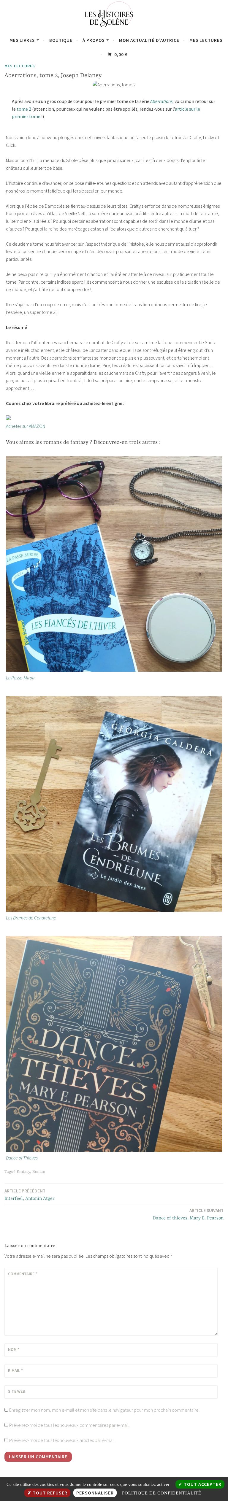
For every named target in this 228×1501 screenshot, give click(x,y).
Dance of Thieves (22, 1158)
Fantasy (23, 1171)
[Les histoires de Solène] (114, 29)
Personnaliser (95, 1493)
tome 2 (24, 109)
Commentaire (22, 1273)
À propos (93, 40)
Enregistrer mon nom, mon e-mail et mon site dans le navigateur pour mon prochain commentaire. (104, 1410)
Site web (16, 1391)
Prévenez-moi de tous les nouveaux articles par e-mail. (62, 1440)
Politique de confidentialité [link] (161, 1493)
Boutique (60, 40)
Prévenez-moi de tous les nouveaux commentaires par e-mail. (69, 1425)
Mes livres (22, 40)
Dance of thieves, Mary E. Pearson (188, 1214)
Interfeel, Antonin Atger (29, 1194)
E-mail (15, 1370)
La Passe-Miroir (20, 678)
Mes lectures (205, 40)
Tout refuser (49, 1493)
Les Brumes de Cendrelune (31, 918)
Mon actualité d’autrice (149, 40)
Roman (38, 1171)
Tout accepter (202, 1484)
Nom (13, 1349)
